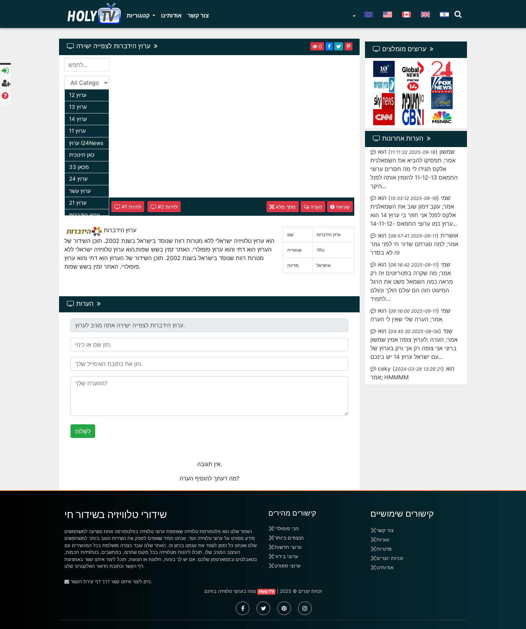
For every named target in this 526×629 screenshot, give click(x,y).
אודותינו (171, 15)
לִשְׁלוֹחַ (83, 431)
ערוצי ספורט (287, 565)
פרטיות (384, 549)
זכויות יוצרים (389, 558)
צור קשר (198, 15)
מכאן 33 (79, 167)
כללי (320, 250)
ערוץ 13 (78, 106)
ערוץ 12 (78, 95)
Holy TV (266, 591)
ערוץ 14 (78, 119)
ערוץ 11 (77, 130)
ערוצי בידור (286, 556)
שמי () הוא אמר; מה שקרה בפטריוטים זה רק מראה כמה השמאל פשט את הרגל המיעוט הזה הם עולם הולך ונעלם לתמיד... (411, 281)
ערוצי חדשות (288, 547)
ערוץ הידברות (84, 214)
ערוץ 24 (78, 178)
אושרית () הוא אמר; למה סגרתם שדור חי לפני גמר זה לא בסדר (414, 244)
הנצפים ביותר (289, 538)
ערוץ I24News (86, 143)
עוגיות (382, 539)
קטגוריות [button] (139, 15)
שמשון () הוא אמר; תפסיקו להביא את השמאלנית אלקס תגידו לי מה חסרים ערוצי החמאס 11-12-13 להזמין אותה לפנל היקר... (414, 169)
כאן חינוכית (81, 154)
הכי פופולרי (286, 528)
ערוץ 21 (78, 202)
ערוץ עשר (80, 190)
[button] (354, 16)
